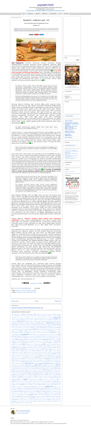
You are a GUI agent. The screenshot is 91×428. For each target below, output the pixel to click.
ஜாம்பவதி (26, 358)
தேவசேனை (26, 368)
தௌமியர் (54, 368)
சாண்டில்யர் (39, 344)
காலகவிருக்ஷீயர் (15, 332)
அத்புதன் (31, 315)
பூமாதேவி (57, 379)
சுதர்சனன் (22, 350)
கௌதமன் (34, 337)
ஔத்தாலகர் (20, 327)
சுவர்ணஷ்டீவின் (21, 353)
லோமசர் (20, 391)
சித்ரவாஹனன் (36, 347)
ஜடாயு (21, 356)
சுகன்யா (29, 349)
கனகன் (13, 329)
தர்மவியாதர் (24, 361)
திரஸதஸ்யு (13, 363)
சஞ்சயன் (45, 339)
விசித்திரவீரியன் (22, 394)
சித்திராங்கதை (25, 347)
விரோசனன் (14, 397)
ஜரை (16, 358)
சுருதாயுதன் (54, 352)
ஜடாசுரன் (17, 356)
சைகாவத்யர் (31, 355)
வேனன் (53, 397)
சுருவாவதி (13, 353)
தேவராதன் (38, 368)
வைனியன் (20, 399)
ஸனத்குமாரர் (36, 399)
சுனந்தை (54, 350)
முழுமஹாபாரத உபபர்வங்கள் (70, 171)
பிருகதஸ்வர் (19, 377)
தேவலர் (42, 368)
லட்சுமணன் (47, 389)
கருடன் (30, 329)
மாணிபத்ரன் (50, 382)
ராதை (23, 388)
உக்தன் (26, 324)
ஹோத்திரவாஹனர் (29, 402)
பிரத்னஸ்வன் (30, 376)
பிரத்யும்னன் (35, 376)
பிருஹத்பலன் (46, 377)
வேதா (51, 397)
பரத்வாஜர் (36, 373)
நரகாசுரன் (20, 369)
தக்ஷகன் (13, 360)
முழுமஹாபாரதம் (45, 4)
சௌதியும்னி (58, 355)
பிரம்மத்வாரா (50, 376)
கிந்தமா (32, 332)
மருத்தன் (29, 382)
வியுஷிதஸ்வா (24, 396)
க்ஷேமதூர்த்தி (58, 337)
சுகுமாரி (34, 349)
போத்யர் (17, 381)
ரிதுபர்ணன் (36, 388)
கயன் (24, 329)
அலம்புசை (27, 319)
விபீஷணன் (55, 394)
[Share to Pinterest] (39, 288)
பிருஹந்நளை (58, 377)
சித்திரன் (20, 347)
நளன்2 (29, 369)
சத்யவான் (46, 341)
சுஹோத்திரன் (37, 353)
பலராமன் (14, 374)
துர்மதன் (19, 366)
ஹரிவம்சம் (40, 10)
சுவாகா (25, 353)
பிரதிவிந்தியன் (21, 376)
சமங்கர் (18, 342)
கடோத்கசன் (43, 327)
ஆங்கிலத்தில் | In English (36, 283)
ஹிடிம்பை (18, 402)
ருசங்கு (59, 388)
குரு (28, 336)
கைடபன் (13, 337)
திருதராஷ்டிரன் (29, 363)
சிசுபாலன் (59, 345)
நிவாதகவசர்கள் (15, 371)
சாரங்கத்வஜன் (14, 345)
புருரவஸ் (31, 379)
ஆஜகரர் (39, 321)
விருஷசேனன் (48, 396)
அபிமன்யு (59, 315)
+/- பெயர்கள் (67, 164)
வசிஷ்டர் (39, 391)
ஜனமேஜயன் (38, 357)
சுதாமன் (30, 350)
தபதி (40, 360)
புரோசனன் (36, 379)
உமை (35, 326)
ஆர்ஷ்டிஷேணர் (15, 322)
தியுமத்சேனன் (58, 361)
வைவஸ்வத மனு (26, 399)
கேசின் (46, 336)
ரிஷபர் (40, 388)
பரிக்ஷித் (47, 372)
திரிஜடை (20, 363)
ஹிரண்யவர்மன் (22, 402)
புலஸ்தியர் (41, 379)
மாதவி (57, 382)
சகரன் (13, 339)
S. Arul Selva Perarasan (24, 411)
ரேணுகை (25, 389)
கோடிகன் (17, 337)
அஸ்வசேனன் (14, 321)
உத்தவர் (16, 326)
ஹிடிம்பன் (14, 402)
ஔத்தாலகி (25, 327)
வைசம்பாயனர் (15, 399)
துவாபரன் (44, 366)
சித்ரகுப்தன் (31, 347)
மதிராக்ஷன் (56, 381)
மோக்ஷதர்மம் (28, 290)
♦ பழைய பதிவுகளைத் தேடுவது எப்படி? (72, 155)
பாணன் (26, 374)
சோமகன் (44, 355)
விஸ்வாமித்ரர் (32, 397)
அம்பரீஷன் (14, 317)
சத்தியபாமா (24, 341)
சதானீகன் (59, 339)
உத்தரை (13, 326)
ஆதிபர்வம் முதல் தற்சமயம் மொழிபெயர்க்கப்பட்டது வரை (70, 132)
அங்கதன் (44, 314)
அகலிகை (18, 314)
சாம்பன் (55, 344)
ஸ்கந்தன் (49, 399)
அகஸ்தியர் (23, 314)
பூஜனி (54, 379)
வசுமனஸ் (48, 391)
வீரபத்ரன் (47, 397)
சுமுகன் (25, 352)
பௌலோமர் (30, 381)
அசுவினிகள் (17, 315)
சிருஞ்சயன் (18, 349)
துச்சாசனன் (28, 365)
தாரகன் (41, 361)
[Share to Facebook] (38, 288)
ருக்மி (53, 388)
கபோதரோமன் (19, 329)
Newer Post (15, 301)
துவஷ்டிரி (40, 366)
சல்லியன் (23, 344)
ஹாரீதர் (59, 401)
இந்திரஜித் (38, 322)
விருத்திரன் (33, 396)
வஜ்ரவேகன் (14, 392)
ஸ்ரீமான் (22, 401)
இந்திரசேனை (33, 322)
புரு (29, 379)
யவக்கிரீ (29, 386)
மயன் (26, 382)
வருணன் (25, 392)
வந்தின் (21, 392)
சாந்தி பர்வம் (18, 290)
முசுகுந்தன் (39, 384)
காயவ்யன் (34, 330)
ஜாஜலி (23, 358)
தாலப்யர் (53, 361)
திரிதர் (23, 363)
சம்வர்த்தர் (49, 342)
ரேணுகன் (21, 389)
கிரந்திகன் (38, 332)
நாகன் (32, 369)
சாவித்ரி (44, 345)
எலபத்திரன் (48, 326)
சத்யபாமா (42, 341)
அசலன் (13, 315)
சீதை (26, 349)
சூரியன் (54, 353)
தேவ (60, 366)
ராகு (17, 388)
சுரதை (31, 352)
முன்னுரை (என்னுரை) (69, 120)
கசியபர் (38, 327)
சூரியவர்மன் (58, 353)
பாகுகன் (22, 374)
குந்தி (59, 334)
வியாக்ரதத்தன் (14, 396)
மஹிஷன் (41, 382)
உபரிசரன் (28, 326)
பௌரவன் (22, 381)
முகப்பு (27, 10)
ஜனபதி (34, 356)
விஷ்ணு (22, 397)
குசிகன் (41, 334)
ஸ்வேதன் (35, 401)
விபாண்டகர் (47, 394)
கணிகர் (47, 327)
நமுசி (17, 369)
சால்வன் (40, 345)
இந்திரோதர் (54, 322)
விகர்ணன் (59, 392)
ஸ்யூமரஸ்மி (14, 401)
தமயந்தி (49, 360)
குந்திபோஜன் (14, 336)
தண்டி (28, 360)
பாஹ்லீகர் (46, 374)
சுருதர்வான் (50, 352)
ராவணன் (30, 388)
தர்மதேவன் (14, 361)
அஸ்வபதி (27, 321)
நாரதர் (44, 369)
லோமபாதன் (24, 391)
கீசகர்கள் (38, 334)
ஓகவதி (16, 327)
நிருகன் (59, 369)
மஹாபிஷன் (38, 382)
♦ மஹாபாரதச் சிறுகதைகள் (70, 158)
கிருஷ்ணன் (25, 334)
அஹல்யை (31, 321)
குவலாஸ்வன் (38, 336)
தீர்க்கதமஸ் (19, 365)
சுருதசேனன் (41, 352)
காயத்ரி (29, 330)
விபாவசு (51, 394)
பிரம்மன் (55, 376)
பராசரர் (40, 373)
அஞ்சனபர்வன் (23, 315)
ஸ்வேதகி (26, 401)
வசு (41, 391)
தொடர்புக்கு (62, 10)
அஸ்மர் (59, 319)
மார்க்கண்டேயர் (22, 384)
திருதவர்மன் (36, 363)
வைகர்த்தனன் (58, 397)
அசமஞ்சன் (59, 314)
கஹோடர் (52, 329)
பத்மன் (59, 371)
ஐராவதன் (13, 327)
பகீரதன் (35, 371)
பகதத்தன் (27, 371)
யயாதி (25, 386)
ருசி (12, 389)
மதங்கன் (48, 381)
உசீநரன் (33, 324)
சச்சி (42, 339)
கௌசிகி (30, 337)
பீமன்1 (22, 379)
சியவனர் (55, 347)
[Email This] (34, 288)
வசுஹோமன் (56, 391)
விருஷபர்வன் (58, 396)
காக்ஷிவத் (59, 329)
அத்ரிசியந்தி (39, 315)
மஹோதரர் (45, 382)
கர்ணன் (35, 329)
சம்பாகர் (36, 342)
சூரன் (46, 353)
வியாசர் (19, 396)
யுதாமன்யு (43, 386)
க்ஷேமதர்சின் (52, 337)
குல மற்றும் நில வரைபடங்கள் (70, 145)
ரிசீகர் (33, 388)
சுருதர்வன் (45, 352)
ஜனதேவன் (30, 356)
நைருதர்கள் (23, 371)
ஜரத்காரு (54, 356)
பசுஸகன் (43, 371)
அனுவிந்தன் (49, 315)
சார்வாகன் (35, 345)
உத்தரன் (59, 324)
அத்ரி (35, 315)
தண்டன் (25, 360)
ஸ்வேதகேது (31, 401)
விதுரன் (31, 394)
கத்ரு (56, 327)
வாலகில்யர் (52, 392)
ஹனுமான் (40, 401)
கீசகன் (34, 334)
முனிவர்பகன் (48, 384)
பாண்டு (34, 374)
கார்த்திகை (59, 330)
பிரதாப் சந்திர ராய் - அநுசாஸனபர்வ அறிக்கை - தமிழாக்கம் (71, 126)
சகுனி (25, 339)
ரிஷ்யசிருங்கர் (45, 388)
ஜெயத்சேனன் (41, 358)
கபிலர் (16, 329)
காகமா (56, 329)
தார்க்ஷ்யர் (49, 361)
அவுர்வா (45, 319)
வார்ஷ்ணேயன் (46, 392)
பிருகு (29, 377)
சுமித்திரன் (21, 352)
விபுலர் (59, 394)
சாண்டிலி (35, 344)
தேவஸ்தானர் (46, 368)
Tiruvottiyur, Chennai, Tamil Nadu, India (26, 292)
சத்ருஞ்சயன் (51, 341)
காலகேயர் (20, 332)
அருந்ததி (51, 317)
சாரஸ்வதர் (19, 345)
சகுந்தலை (22, 339)
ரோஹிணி (37, 389)
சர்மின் (59, 342)
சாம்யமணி (59, 344)
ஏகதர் (56, 326)
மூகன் (52, 384)
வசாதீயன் (34, 391)
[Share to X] (37, 288)
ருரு (18, 389)
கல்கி (40, 329)
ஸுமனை (40, 399)
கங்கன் (29, 327)
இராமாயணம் (46, 10)
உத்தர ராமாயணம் (54, 10)
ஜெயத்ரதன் (47, 358)
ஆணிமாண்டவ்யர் (45, 321)
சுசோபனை (54, 349)
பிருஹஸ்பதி (14, 379)
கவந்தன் (49, 329)
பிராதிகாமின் (14, 377)
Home (36, 301)
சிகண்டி (49, 345)
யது (16, 386)
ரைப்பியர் (29, 389)
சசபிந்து (39, 339)
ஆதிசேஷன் (51, 321)
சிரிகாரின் (59, 347)
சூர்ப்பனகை (14, 355)
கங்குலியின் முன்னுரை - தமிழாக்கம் (71, 122)
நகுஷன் (13, 369)
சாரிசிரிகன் (24, 345)
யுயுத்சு (54, 386)
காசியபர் (13, 330)
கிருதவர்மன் (53, 332)
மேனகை (59, 384)
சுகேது (37, 349)
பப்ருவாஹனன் (24, 372)
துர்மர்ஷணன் (24, 366)
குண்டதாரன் (55, 334)
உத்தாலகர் (20, 326)
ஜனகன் (26, 357)
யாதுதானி (39, 386)
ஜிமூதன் (33, 358)
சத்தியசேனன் (14, 341)
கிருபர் (16, 334)
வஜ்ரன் (59, 391)
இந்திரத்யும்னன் (43, 322)
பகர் (32, 371)
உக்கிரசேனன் (22, 324)
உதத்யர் (49, 324)
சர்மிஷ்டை (14, 344)
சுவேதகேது (29, 353)
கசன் (35, 327)
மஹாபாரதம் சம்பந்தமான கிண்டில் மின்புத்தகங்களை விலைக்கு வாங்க (27, 307)
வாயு (42, 392)
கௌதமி (43, 337)
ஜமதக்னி (49, 356)
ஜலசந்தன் (19, 358)
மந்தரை (21, 382)
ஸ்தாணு (52, 399)
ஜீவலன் (36, 358)
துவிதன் (47, 366)
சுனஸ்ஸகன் (59, 350)
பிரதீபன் (25, 376)
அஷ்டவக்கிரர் (55, 319)
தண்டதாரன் (21, 360)
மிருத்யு (31, 384)
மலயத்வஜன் (33, 382)
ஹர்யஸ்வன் (55, 401)
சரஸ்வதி (56, 342)
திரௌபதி (49, 363)
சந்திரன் (59, 341)
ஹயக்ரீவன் (45, 401)
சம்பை (40, 342)
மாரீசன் (17, 384)
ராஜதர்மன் (20, 388)
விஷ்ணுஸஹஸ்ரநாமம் (68, 135)
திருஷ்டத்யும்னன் (42, 363)
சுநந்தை (43, 350)
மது (60, 381)
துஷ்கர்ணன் (52, 366)
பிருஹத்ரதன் (52, 377)
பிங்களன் (50, 374)
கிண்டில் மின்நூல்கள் (68, 137)
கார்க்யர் (44, 330)
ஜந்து (23, 356)
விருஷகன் (43, 396)
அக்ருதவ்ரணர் (39, 314)
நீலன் (19, 371)
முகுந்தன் (35, 384)
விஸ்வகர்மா (26, 397)
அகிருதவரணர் (29, 314)
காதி (17, 330)
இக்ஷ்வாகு (23, 322)
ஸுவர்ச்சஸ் (45, 399)
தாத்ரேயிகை (37, 361)
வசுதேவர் (44, 391)
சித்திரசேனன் (15, 347)
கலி (38, 329)
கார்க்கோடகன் (39, 330)
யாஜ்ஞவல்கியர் (34, 386)
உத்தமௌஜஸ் (54, 324)
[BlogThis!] (36, 288)
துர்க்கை (13, 366)
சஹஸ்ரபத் (28, 344)
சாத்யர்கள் (48, 344)
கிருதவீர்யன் (58, 332)
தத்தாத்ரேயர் (34, 360)
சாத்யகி (44, 344)
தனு (38, 360)
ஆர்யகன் (59, 321)
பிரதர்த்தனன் (14, 376)
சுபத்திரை (14, 352)
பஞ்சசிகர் (48, 371)
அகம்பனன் (14, 314)
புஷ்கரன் (51, 379)
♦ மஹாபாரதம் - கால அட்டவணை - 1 (71, 157)
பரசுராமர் (29, 373)
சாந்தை (52, 344)
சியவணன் (50, 347)
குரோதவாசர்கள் (32, 336)
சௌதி (54, 355)
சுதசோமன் (13, 350)
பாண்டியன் (30, 374)
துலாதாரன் (37, 366)
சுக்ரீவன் (46, 349)
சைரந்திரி (40, 355)
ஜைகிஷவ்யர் (52, 358)
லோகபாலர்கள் (58, 389)
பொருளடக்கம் (33, 10)
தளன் (34, 361)
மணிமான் (44, 381)
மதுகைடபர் (14, 382)
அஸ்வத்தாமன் (21, 321)
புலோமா (47, 379)
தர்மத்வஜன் (18, 361)
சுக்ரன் (43, 349)
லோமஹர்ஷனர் (29, 391)
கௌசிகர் (26, 337)
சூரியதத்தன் (49, 353)
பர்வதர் (57, 372)
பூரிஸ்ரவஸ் (14, 381)
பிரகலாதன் (58, 374)
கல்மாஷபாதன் (44, 329)
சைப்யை (36, 355)
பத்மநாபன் (56, 371)
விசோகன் (27, 394)
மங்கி (38, 381)
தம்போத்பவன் (53, 360)
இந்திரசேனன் (28, 322)
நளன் (26, 369)
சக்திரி (28, 339)
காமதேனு (26, 330)
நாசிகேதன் (36, 369)
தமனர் (45, 360)
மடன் (41, 381)
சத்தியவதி (32, 341)
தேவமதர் (29, 368)
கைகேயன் (55, 336)
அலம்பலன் (17, 319)
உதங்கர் (42, 324)
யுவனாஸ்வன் (58, 386)
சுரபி (33, 352)
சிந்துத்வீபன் (43, 347)
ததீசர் (31, 360)
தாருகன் (45, 361)
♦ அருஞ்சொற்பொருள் (69, 156)
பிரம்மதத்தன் (45, 376)
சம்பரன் (31, 342)
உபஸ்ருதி (31, 326)
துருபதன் (45, 365)
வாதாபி (35, 392)
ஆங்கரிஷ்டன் (35, 321)
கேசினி (43, 336)
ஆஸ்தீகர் (20, 322)
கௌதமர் (39, 337)
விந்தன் (39, 394)
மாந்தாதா (13, 384)
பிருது (32, 377)
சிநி (40, 347)
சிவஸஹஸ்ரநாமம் (68, 134)
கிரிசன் (45, 332)
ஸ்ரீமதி (19, 401)
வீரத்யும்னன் (43, 397)
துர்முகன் (28, 366)
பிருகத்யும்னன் (24, 377)
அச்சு (60, 13)
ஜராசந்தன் (58, 357)
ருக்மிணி (56, 388)
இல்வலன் (17, 324)
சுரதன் (28, 352)
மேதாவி (55, 384)
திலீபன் (54, 363)
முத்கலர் (44, 384)
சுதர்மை (26, 350)
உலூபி (41, 326)
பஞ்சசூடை (52, 371)
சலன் (20, 344)
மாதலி (53, 383)
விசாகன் (16, 394)
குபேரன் (19, 336)
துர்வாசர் (32, 366)
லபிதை (54, 389)
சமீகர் (21, 342)
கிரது (35, 332)
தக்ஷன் (17, 360)
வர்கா (29, 392)
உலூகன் (38, 326)
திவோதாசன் (14, 365)
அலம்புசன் (22, 319)
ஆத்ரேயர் (55, 321)
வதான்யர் (18, 392)
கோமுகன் (21, 337)
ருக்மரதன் (50, 388)
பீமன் (18, 379)
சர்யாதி (17, 344)
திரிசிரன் (17, 363)
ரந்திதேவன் (14, 388)
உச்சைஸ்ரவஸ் (38, 324)
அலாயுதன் (36, 319)
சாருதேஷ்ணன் (29, 345)
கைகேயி (59, 336)
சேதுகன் (23, 355)
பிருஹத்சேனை (41, 377)
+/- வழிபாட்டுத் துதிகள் (69, 115)
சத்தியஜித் (19, 341)
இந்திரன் (49, 323)
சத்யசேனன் (37, 341)
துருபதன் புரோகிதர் (51, 365)
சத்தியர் (28, 341)
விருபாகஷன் (38, 396)
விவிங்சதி (18, 397)
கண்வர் (50, 327)
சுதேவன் (34, 350)
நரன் (23, 369)
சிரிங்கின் (14, 349)
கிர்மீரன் (31, 334)
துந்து (33, 365)
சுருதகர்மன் (36, 352)
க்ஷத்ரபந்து (47, 337)
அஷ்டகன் (50, 319)
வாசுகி (31, 392)
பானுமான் (42, 374)
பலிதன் (19, 374)
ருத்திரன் (15, 389)
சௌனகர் (14, 356)
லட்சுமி (51, 389)
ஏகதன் (53, 326)
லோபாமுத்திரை (15, 391)
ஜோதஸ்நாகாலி (58, 358)
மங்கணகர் (35, 381)
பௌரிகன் (26, 381)
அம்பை (28, 318)
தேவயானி (34, 368)
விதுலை (35, 394)
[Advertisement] (72, 35)
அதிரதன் (27, 315)
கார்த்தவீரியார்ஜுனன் (51, 330)
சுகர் (32, 349)
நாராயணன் (49, 369)
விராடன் (29, 396)
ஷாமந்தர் (31, 399)
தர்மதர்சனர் (59, 360)
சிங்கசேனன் (54, 345)
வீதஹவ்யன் (38, 397)
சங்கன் (35, 339)
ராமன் (26, 388)
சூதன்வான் (43, 353)
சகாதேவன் (16, 339)
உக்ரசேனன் (30, 324)
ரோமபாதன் (33, 389)
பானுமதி (38, 374)
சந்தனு (55, 341)
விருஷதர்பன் (53, 396)
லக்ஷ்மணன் (42, 389)
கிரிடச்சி (48, 332)
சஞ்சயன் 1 (50, 339)
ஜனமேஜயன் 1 (44, 356)
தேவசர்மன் (16, 368)
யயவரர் (22, 386)
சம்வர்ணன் (44, 342)
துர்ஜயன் (16, 366)
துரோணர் (58, 365)
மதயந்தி (52, 381)
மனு (23, 382)
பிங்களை (54, 374)
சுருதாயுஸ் (59, 352)
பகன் (31, 371)
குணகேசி (45, 334)
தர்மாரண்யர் (29, 361)
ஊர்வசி (44, 326)
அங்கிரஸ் (54, 314)
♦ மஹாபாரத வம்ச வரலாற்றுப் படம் (71, 150)
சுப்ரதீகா (17, 352)
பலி (16, 374)
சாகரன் (32, 344)
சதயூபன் (54, 339)
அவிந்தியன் (41, 319)
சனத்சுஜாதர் (14, 342)
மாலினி (28, 384)
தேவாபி (50, 368)
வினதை (42, 394)
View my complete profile (22, 413)
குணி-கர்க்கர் (50, 334)
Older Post (57, 301)
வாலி (55, 392)
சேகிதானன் (19, 355)
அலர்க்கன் (31, 319)
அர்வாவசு (13, 319)
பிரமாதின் (40, 376)
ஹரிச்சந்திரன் (49, 401)
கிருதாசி (13, 334)
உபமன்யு (24, 326)
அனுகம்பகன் (44, 315)
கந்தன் (59, 327)
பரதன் (33, 372)
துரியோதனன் (38, 365)
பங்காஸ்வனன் (39, 371)
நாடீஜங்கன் (40, 369)
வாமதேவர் (39, 392)
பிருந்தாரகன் (36, 377)
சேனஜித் (27, 355)
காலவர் (27, 332)
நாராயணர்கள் (55, 369)
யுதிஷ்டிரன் (34, 290)
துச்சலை (23, 365)
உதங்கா (46, 324)
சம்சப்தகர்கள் (26, 342)
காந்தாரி (21, 330)
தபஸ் (43, 360)
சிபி (46, 347)
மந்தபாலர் (17, 382)
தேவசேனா (21, 368)
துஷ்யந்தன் (56, 366)
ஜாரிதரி (30, 358)
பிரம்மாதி (59, 376)
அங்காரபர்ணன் (49, 314)
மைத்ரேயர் (14, 386)
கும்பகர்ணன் (24, 336)
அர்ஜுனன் (57, 318)
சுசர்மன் (50, 349)
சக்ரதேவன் (32, 339)
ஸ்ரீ (17, 401)
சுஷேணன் (33, 353)
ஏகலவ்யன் (59, 326)
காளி (30, 332)
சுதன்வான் (18, 350)
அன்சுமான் (54, 315)
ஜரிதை (13, 358)
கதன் (54, 327)
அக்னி (34, 314)
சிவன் (23, 349)
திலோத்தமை (58, 363)
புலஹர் (45, 379)
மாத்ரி (59, 382)
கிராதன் (42, 332)
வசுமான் (52, 391)
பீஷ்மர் (23, 290)
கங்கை (32, 327)
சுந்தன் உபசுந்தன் (48, 350)
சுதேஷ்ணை (38, 350)
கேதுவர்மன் (51, 336)
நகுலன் (59, 368)
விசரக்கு (13, 394)
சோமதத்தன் (49, 355)
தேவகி (13, 368)
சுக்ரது (40, 349)
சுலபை (17, 353)
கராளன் (27, 329)
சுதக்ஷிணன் (59, 349)
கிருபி (19, 334)
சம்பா (34, 342)
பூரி (60, 379)
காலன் (24, 332)
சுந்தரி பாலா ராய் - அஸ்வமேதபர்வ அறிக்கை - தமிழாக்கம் (71, 129)
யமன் (19, 386)
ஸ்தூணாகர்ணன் (58, 399)
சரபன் (53, 342)
